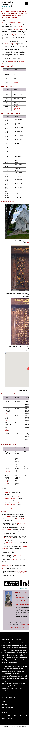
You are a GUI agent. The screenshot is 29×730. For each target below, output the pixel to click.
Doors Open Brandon (10, 508)
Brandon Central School (16, 55)
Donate (4, 704)
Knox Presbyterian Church (16, 34)
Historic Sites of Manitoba (9, 11)
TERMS (2, 727)
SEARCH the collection (21, 600)
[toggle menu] (26, 3)
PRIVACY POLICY (22, 726)
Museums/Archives (21, 604)
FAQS (3, 701)
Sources (20, 22)
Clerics (3, 22)
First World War (12, 61)
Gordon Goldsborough (20, 571)
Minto (6, 430)
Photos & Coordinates (11, 22)
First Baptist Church (18, 29)
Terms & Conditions (8, 698)
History (3, 568)
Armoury (8, 413)
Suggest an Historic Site (23, 627)
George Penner (12, 572)
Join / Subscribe (7, 708)
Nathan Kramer (23, 572)
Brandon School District (11, 43)
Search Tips (13, 627)
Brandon (13, 17)
